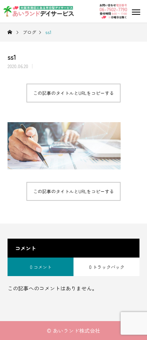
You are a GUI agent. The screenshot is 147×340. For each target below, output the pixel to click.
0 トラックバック (106, 267)
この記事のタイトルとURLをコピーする (73, 93)
